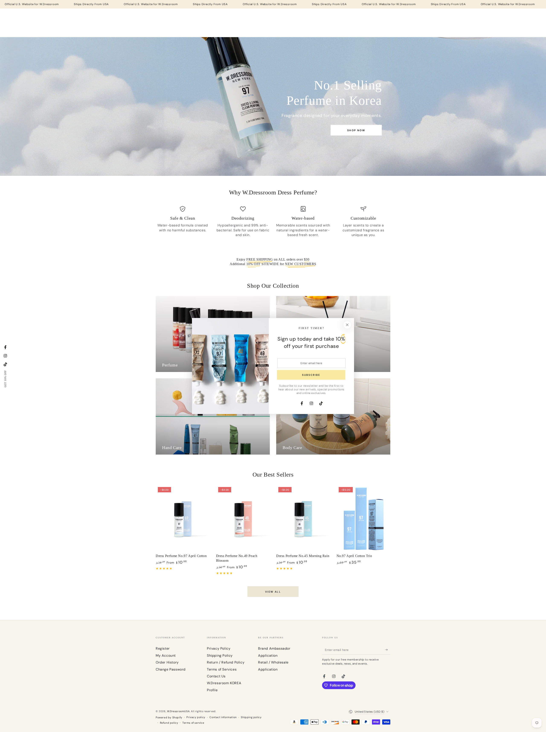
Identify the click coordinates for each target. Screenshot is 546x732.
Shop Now (356, 130)
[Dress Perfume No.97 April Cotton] (183, 518)
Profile (212, 690)
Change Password (171, 669)
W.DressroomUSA (178, 711)
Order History (167, 662)
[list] (273, 221)
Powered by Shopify (169, 717)
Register (163, 648)
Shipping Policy (220, 655)
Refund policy (169, 723)
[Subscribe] (387, 649)
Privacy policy (195, 717)
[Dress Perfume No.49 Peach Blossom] (243, 518)
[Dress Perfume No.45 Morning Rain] (303, 518)
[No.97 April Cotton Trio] (364, 518)
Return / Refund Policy (225, 662)
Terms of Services (222, 669)
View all (273, 591)
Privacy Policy (218, 648)
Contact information (223, 717)
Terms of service (193, 723)
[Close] (347, 325)
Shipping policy (251, 717)
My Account (166, 655)
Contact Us (216, 676)
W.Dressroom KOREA (224, 683)
